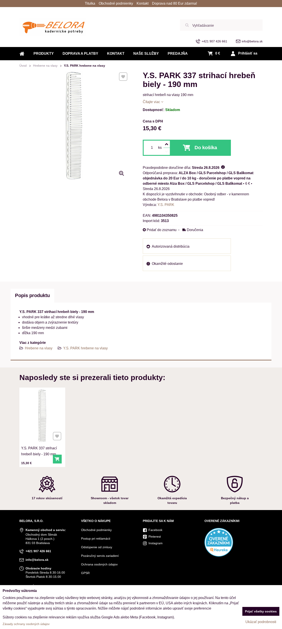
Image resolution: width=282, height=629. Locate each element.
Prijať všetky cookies (261, 611)
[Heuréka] (218, 555)
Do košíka (206, 147)
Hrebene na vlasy (38, 348)
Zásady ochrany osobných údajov (26, 624)
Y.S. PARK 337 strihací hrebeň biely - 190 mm (39, 451)
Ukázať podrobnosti (260, 622)
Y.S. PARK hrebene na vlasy (85, 348)
